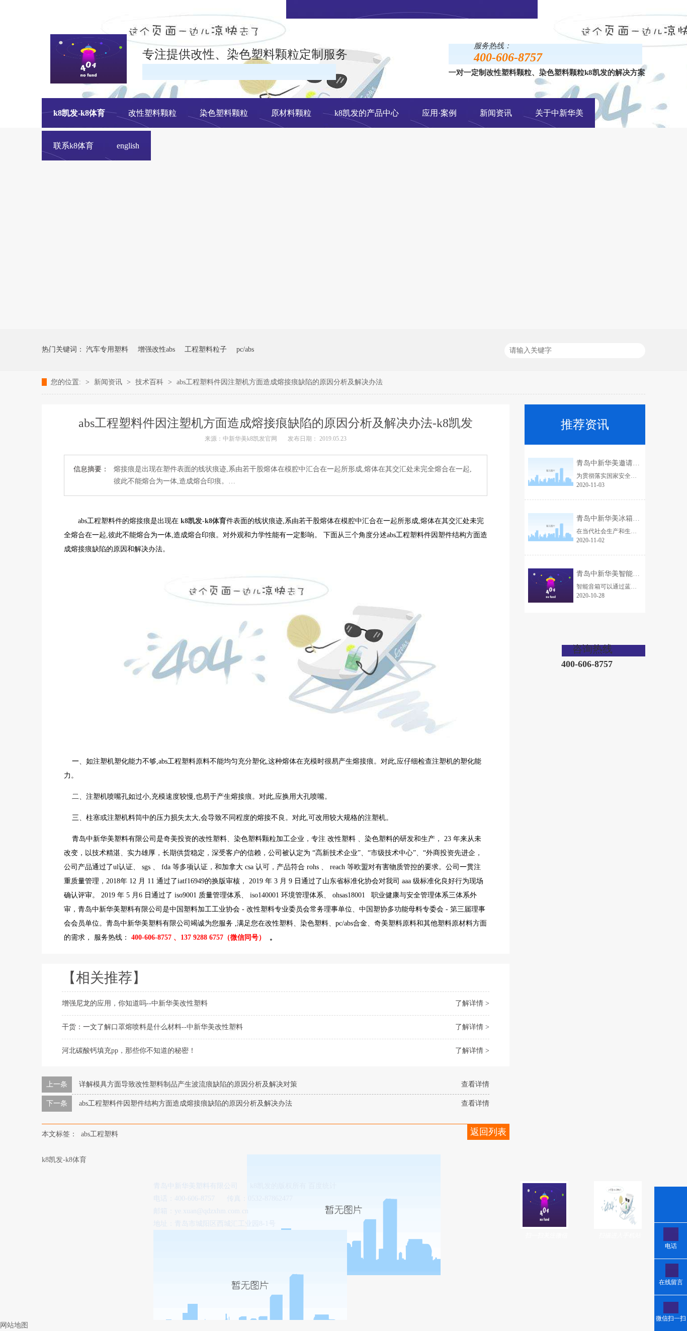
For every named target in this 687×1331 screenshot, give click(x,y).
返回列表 (488, 1132)
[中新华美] (419, 326)
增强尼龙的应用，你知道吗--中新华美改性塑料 (135, 1003)
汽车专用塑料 (107, 349)
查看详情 (475, 1084)
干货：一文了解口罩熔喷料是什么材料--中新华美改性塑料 (152, 1027)
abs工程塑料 (99, 1134)
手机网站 (426, 8)
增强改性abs (156, 349)
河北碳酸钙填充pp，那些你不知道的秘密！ (129, 1050)
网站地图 (14, 1325)
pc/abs (245, 349)
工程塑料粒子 (206, 349)
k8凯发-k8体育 (79, 113)
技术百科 (150, 382)
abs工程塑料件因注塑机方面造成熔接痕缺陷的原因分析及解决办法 (280, 382)
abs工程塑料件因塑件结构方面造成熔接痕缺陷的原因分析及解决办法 (185, 1103)
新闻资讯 (109, 382)
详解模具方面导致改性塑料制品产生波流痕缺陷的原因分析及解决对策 (188, 1084)
